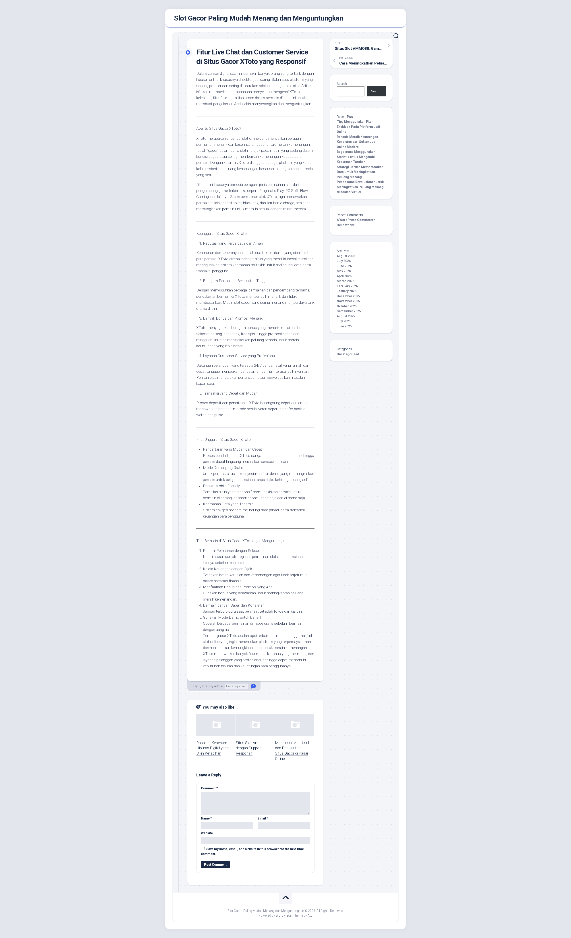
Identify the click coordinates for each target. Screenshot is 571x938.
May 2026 (344, 271)
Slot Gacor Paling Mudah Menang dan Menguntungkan (258, 18)
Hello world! (346, 225)
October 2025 (347, 306)
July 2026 (344, 261)
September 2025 (349, 311)
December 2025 (348, 296)
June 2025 (344, 326)
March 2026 (345, 281)
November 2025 (348, 301)
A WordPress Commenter (356, 220)
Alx (310, 915)
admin (218, 686)
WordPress (284, 915)
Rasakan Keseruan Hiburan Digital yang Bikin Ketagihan (212, 748)
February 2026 (347, 286)
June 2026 (344, 266)
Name (206, 818)
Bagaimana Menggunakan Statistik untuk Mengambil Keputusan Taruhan (356, 157)
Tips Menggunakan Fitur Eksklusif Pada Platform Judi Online (358, 126)
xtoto (294, 85)
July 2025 (344, 321)
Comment (209, 788)
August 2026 (346, 256)
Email (263, 818)
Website (207, 833)
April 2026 (344, 276)
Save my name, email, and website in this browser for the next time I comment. (253, 851)
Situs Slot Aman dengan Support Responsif (249, 748)
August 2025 (346, 316)
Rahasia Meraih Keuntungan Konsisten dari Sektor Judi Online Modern (357, 142)
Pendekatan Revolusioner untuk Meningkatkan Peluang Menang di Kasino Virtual (360, 187)
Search (342, 83)
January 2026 (346, 291)
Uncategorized (236, 686)
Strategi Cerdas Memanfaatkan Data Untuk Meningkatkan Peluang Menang (360, 172)
